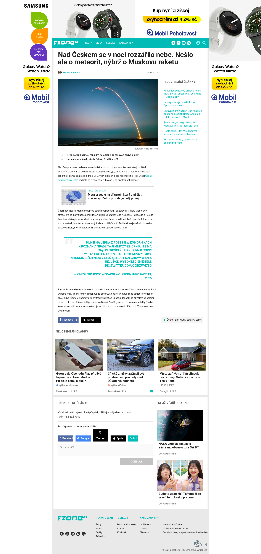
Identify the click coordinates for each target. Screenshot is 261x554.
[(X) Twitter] (178, 43)
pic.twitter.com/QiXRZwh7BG (128, 265)
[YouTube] (184, 43)
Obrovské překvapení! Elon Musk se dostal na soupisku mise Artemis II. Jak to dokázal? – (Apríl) (183, 114)
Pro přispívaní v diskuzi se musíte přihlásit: (78, 426)
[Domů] (66, 43)
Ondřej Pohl (165, 391)
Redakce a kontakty (126, 524)
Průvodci (100, 536)
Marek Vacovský (64, 391)
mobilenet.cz (146, 524)
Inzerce (120, 528)
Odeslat (136, 461)
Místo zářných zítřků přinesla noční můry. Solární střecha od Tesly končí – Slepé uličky (182, 93)
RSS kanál (121, 532)
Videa (99, 43)
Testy (88, 43)
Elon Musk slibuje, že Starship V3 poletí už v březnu (181, 141)
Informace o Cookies (173, 524)
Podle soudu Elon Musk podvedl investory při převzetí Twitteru (181, 133)
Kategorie (125, 42)
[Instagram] (189, 43)
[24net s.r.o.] (201, 545)
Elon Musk (180, 319)
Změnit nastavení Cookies (175, 528)
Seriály (110, 43)
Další (133, 438)
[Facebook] (173, 43)
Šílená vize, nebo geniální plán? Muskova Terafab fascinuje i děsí (181, 124)
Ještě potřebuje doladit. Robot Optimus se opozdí (179, 104)
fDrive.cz (144, 528)
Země (198, 319)
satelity (190, 319)
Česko (170, 319)
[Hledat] (204, 43)
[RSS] (84, 534)
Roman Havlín (114, 391)
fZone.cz (144, 532)
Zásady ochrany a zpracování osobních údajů (185, 532)
